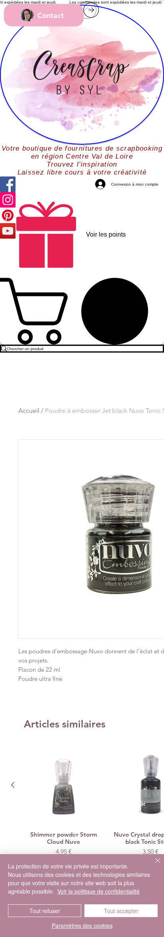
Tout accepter (121, 911)
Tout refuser (44, 911)
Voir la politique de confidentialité (98, 891)
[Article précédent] (13, 785)
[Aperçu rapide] (63, 785)
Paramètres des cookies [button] (82, 925)
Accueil (28, 410)
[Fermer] (152, 865)
